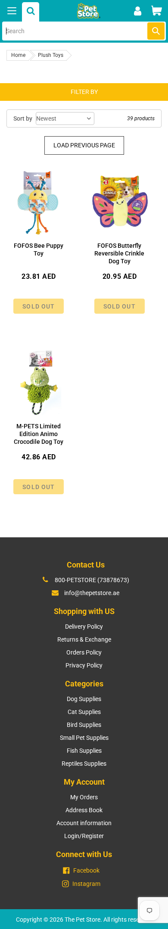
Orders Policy (84, 652)
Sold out (38, 306)
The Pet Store (82, 919)
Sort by (22, 118)
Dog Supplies (84, 698)
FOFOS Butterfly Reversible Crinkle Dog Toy (119, 253)
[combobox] (84, 31)
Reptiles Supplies (84, 763)
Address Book (84, 810)
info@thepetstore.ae (91, 592)
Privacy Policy (84, 665)
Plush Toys (50, 55)
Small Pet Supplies (84, 737)
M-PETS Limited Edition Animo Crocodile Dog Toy (38, 434)
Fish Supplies (84, 750)
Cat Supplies (84, 711)
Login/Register (84, 835)
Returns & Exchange (84, 639)
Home (18, 55)
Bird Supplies (84, 724)
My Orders (84, 797)
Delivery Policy (84, 626)
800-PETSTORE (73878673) (92, 580)
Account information (84, 823)
